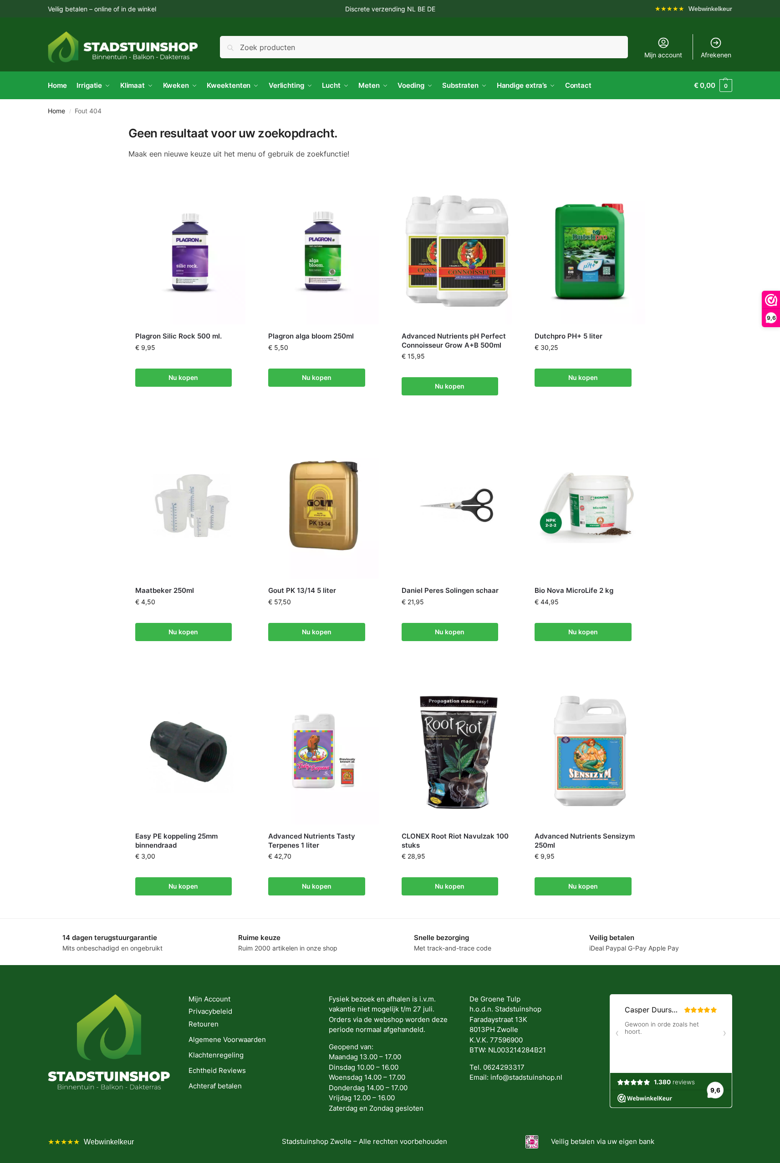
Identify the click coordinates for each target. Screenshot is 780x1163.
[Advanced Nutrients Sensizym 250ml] (590, 751)
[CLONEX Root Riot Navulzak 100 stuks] (457, 751)
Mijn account (663, 55)
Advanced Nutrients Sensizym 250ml (585, 840)
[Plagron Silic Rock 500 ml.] (190, 250)
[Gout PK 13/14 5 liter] (323, 505)
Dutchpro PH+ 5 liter (568, 336)
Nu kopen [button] (183, 377)
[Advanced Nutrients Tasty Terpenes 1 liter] (323, 751)
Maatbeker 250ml (164, 590)
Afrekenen (716, 55)
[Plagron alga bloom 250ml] (323, 250)
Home (56, 111)
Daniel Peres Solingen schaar (450, 590)
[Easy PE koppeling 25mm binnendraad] (190, 751)
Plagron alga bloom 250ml (311, 336)
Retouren (204, 1024)
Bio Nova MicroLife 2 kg (574, 590)
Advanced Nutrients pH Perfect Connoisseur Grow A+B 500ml (454, 340)
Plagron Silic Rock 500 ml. (178, 336)
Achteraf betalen (215, 1086)
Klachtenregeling (216, 1055)
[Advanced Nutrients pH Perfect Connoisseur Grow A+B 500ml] (457, 250)
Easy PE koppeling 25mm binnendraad (176, 840)
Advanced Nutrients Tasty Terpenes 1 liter (311, 840)
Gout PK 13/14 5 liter (302, 590)
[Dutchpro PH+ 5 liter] (590, 250)
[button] (713, 85)
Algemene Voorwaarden (227, 1039)
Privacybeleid (210, 1011)
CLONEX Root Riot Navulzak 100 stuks (455, 840)
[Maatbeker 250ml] (190, 505)
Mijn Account (209, 999)
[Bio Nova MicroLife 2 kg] (590, 505)
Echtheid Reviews (217, 1070)
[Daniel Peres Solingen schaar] (457, 505)
